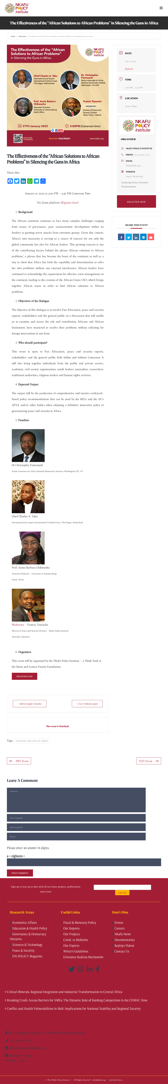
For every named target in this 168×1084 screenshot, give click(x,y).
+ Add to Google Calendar (30, 703)
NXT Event (145, 761)
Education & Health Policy (29, 928)
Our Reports (71, 928)
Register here (69, 202)
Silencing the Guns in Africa (32, 741)
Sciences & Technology (27, 945)
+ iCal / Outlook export (87, 703)
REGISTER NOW (136, 201)
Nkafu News (122, 934)
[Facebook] (98, 969)
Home (13, 36)
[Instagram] (81, 969)
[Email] (150, 237)
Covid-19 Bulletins (75, 940)
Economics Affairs (24, 922)
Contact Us (121, 951)
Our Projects (71, 934)
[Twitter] (72, 969)
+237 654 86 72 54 (141, 154)
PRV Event (22, 761)
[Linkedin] (136, 237)
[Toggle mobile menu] (161, 8)
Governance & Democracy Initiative (28, 936)
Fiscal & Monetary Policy (79, 922)
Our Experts (71, 945)
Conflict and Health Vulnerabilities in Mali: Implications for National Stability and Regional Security (74, 1008)
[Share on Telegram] (143, 237)
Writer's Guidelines (75, 951)
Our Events (22, 36)
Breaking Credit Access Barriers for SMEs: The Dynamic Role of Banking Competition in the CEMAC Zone (77, 1000)
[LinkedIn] (90, 969)
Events (118, 922)
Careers (119, 928)
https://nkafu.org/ (134, 176)
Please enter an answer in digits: (28, 848)
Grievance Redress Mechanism (83, 957)
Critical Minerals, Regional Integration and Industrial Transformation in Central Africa (64, 992)
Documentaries (124, 940)
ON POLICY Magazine (27, 956)
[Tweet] (128, 237)
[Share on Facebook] (121, 237)
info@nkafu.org (133, 165)
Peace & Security (23, 950)
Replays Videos (124, 945)
